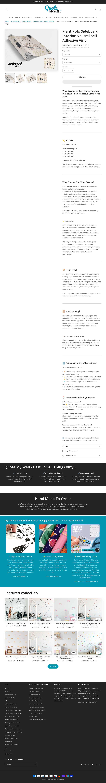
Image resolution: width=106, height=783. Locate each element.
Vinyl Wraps (15, 21)
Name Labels (33, 716)
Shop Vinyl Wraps (52, 576)
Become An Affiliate (11, 707)
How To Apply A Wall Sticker (13, 710)
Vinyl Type (65, 59)
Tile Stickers (8, 741)
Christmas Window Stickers (13, 729)
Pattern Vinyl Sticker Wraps (43, 21)
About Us (7, 691)
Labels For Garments (35, 713)
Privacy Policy (9, 754)
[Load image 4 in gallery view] (42, 78)
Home (7, 21)
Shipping (73, 47)
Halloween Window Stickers (13, 732)
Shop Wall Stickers (19, 576)
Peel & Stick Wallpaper (12, 726)
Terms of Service (10, 751)
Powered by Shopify (59, 779)
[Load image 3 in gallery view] (31, 78)
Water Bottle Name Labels (37, 710)
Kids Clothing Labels (35, 701)
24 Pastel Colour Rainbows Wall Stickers (65, 624)
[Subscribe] (35, 764)
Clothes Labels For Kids (36, 691)
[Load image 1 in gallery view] (10, 78)
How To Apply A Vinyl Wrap (13, 713)
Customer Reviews (10, 695)
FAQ (6, 701)
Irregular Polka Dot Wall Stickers (16, 623)
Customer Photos (10, 698)
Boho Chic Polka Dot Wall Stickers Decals (40, 624)
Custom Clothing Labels (12, 720)
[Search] (7, 9)
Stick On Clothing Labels (12, 716)
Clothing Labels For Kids (12, 723)
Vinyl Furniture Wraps (11, 744)
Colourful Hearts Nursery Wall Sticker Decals (89, 657)
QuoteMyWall (50, 779)
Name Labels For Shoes (36, 707)
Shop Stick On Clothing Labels (85, 581)
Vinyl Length (66, 51)
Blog (6, 748)
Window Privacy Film (11, 738)
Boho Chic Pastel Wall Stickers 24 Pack (16, 657)
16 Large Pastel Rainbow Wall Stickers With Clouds (65, 657)
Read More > (58, 701)
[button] (82, 82)
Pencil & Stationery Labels (37, 720)
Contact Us (8, 688)
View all (53, 666)
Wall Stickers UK (10, 735)
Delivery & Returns (10, 704)
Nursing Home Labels (35, 704)
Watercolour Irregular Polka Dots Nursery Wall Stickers (90, 624)
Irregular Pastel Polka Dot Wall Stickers (40, 657)
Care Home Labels (34, 695)
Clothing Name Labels (36, 698)
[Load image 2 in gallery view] (20, 78)
